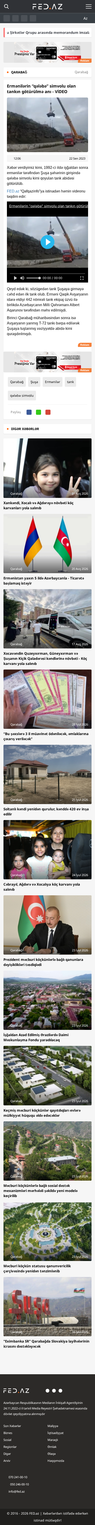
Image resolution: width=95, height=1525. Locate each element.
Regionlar (10, 1447)
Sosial (7, 1440)
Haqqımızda (56, 1461)
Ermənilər (52, 382)
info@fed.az (17, 1491)
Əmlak (52, 1447)
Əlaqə (52, 1454)
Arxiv (6, 1461)
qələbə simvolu (22, 395)
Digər (7, 1454)
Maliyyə (53, 1426)
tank (70, 382)
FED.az (13, 191)
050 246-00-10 (19, 1484)
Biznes (7, 1433)
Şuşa (34, 382)
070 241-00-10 (18, 1477)
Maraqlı (53, 1440)
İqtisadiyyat (56, 1433)
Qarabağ (17, 382)
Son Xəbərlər (12, 1426)
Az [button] (86, 18)
